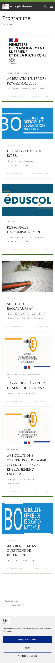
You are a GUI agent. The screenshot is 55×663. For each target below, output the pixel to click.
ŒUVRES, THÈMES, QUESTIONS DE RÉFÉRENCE (21, 550)
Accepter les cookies (27, 639)
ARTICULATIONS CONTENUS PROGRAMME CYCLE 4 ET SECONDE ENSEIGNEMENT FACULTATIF (27, 465)
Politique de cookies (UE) (14, 605)
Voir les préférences (27, 655)
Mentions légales (11, 601)
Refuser (27, 647)
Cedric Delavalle (16, 97)
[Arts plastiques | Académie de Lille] (5, 6)
